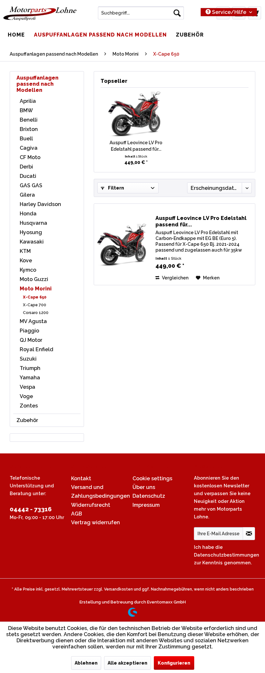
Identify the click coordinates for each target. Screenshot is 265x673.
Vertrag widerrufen (95, 522)
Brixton (29, 129)
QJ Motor (31, 340)
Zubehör (27, 420)
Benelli (28, 120)
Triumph (30, 368)
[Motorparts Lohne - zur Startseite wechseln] (40, 14)
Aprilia (28, 101)
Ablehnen (86, 663)
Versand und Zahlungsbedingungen (100, 491)
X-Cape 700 (34, 305)
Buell (26, 139)
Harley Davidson (40, 204)
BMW (26, 110)
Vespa (27, 387)
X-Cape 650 (35, 297)
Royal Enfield (36, 349)
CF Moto (30, 157)
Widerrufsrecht (90, 505)
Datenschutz (148, 496)
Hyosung (31, 232)
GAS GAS (31, 185)
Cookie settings (152, 478)
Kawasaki (32, 242)
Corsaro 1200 (35, 312)
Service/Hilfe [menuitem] (229, 12)
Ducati (28, 176)
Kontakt (81, 478)
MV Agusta (33, 321)
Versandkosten (118, 589)
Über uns (143, 487)
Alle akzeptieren (127, 663)
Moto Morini (36, 289)
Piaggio (29, 331)
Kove (26, 260)
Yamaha (30, 377)
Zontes (29, 406)
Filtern (115, 187)
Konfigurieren (174, 663)
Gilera (27, 195)
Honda (28, 214)
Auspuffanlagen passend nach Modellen (37, 84)
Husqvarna (33, 223)
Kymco (28, 270)
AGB (76, 514)
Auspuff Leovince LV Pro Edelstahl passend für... (136, 146)
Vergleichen (174, 277)
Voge (26, 396)
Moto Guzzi (34, 279)
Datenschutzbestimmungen (226, 555)
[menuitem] (141, 12)
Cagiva (28, 148)
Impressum (146, 505)
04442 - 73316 (31, 509)
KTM (25, 251)
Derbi (26, 167)
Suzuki (28, 359)
